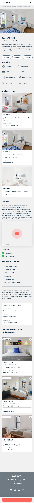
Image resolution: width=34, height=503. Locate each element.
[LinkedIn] (19, 490)
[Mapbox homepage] (5, 245)
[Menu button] (30, 2)
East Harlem (19, 6)
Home (3, 6)
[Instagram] (15, 490)
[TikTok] (23, 490)
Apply (17, 500)
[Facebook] (11, 490)
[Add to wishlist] (30, 339)
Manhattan (14, 6)
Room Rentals (8, 6)
